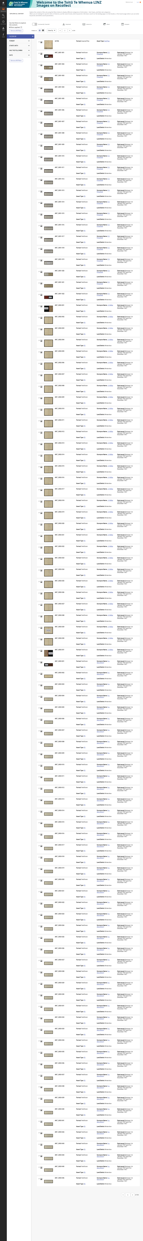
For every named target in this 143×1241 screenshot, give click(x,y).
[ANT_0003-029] (48, 986)
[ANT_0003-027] (48, 963)
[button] (87, 24)
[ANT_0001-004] (48, 90)
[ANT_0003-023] (48, 917)
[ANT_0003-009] (48, 756)
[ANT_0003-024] (48, 929)
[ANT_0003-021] (48, 894)
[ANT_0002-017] (48, 492)
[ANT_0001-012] (48, 182)
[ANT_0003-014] (48, 814)
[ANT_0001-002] (48, 67)
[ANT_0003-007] (48, 733)
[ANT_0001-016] (48, 228)
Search (3, 17)
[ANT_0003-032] (48, 1020)
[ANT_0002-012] (48, 435)
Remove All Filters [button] (16, 30)
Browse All (3, 11)
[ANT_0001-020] (48, 274)
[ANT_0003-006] (48, 722)
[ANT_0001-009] (48, 148)
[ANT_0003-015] (48, 825)
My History (3, 24)
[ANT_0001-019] (48, 262)
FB (84, 58)
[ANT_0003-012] (48, 791)
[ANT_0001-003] (48, 79)
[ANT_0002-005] (48, 354)
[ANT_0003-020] (48, 883)
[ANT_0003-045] (48, 1170)
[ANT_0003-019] (48, 871)
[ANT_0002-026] (48, 595)
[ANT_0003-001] (48, 664)
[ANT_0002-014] (48, 458)
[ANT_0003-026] (48, 951)
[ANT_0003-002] (48, 676)
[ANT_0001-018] (48, 251)
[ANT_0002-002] (48, 320)
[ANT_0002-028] (48, 618)
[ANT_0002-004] (48, 343)
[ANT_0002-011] (48, 423)
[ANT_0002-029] (48, 630)
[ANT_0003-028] (48, 974)
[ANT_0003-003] (48, 687)
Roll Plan (107, 41)
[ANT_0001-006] (48, 113)
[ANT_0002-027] (48, 607)
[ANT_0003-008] (48, 745)
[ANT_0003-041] (48, 1124)
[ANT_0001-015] (48, 217)
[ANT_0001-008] (48, 136)
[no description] (103, 662)
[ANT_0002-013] (48, 446)
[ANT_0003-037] (48, 1078)
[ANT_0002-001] (48, 308)
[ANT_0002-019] (48, 515)
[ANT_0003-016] (48, 837)
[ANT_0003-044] (48, 1158)
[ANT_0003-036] (48, 1066)
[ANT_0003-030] (48, 997)
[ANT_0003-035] (48, 1055)
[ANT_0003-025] (48, 940)
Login (3, 30)
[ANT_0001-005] (48, 102)
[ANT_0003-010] (48, 768)
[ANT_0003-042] (48, 1135)
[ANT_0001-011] (48, 171)
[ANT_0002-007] (48, 377)
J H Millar (110, 305)
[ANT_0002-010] (48, 412)
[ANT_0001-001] (48, 56)
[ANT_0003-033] (48, 1032)
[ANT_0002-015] (48, 469)
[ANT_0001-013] (48, 194)
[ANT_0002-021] (48, 538)
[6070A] (48, 44)
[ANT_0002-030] (48, 641)
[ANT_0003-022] (48, 906)
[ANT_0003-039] (48, 1101)
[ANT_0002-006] (48, 366)
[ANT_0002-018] (48, 504)
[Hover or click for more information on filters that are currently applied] (21, 27)
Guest (131, 2)
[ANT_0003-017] (48, 848)
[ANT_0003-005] (48, 710)
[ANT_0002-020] (48, 527)
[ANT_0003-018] (48, 860)
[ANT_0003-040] (48, 1112)
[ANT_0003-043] (48, 1147)
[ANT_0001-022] (48, 297)
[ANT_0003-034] (48, 1043)
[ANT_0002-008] (48, 389)
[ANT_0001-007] (48, 125)
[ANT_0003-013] (48, 802)
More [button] (3, 37)
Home (3, 4)
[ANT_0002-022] (48, 550)
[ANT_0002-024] (48, 573)
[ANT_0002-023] (48, 561)
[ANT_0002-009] (48, 400)
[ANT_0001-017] (48, 240)
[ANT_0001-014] (48, 205)
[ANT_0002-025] (48, 584)
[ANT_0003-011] (48, 779)
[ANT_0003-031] (48, 1009)
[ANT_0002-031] (48, 653)
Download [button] (66, 24)
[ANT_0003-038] (48, 1089)
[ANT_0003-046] (48, 1181)
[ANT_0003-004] (48, 699)
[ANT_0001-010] (48, 159)
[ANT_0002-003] (48, 331)
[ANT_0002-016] (48, 481)
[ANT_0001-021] (48, 285)
